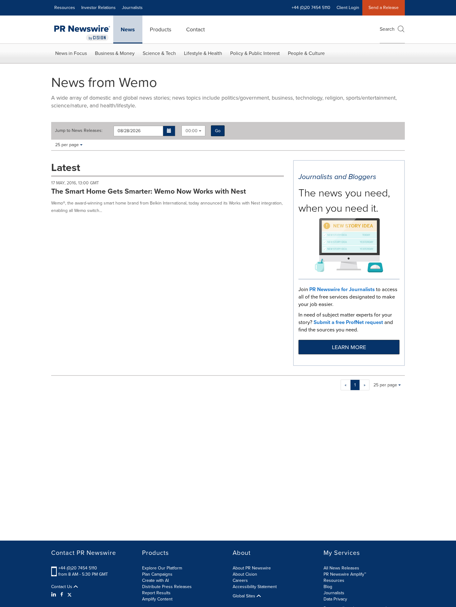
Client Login (348, 7)
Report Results (156, 593)
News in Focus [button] (71, 53)
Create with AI (155, 580)
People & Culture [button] (306, 53)
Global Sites (245, 596)
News (128, 29)
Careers (240, 580)
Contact (195, 29)
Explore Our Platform (162, 568)
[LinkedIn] (54, 594)
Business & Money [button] (115, 53)
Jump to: (78, 131)
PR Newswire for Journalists (342, 289)
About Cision (245, 574)
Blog (328, 586)
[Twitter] (69, 594)
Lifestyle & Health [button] (203, 53)
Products (160, 29)
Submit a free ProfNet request (348, 322)
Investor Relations (98, 7)
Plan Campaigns (157, 574)
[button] (169, 131)
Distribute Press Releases (167, 586)
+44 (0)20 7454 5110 (77, 568)
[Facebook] (62, 594)
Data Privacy (335, 599)
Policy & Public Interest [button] (255, 53)
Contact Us (62, 587)
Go (218, 131)
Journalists (132, 7)
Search (387, 29)
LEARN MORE (349, 347)
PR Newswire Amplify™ (345, 574)
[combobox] (193, 130)
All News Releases (341, 568)
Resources (64, 7)
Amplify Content (157, 599)
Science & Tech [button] (159, 53)
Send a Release (384, 7)
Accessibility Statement (255, 586)
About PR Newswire (252, 568)
